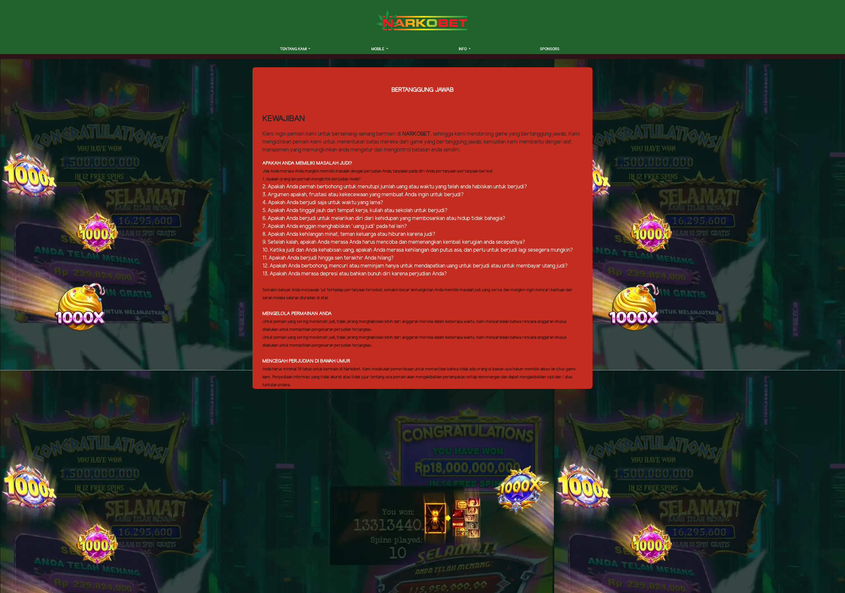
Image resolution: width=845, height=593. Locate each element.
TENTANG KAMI (294, 49)
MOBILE (378, 49)
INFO (463, 49)
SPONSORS (549, 49)
